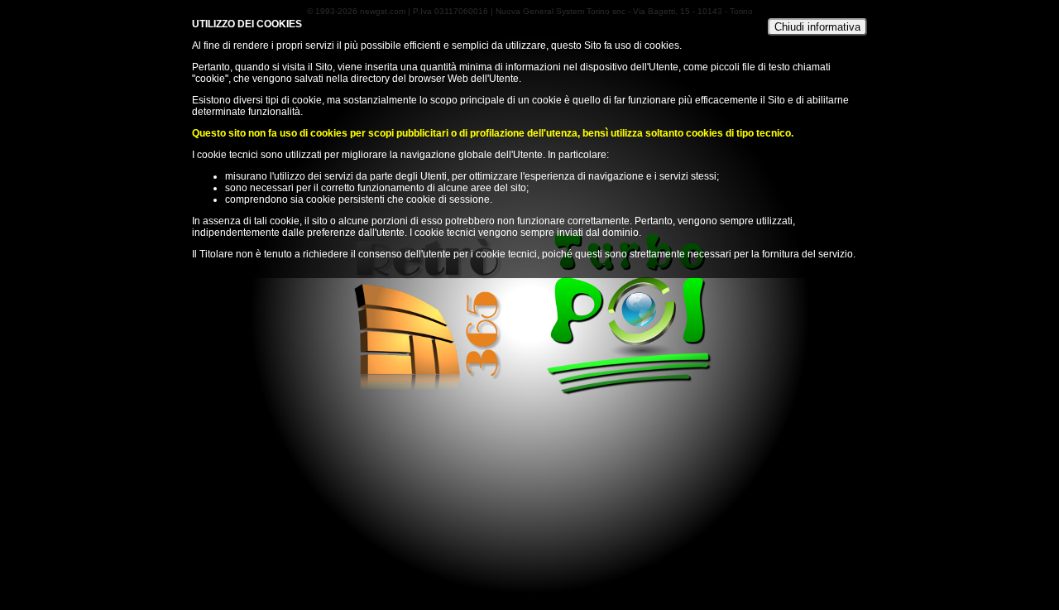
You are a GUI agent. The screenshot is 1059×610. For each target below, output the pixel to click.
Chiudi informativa (817, 27)
